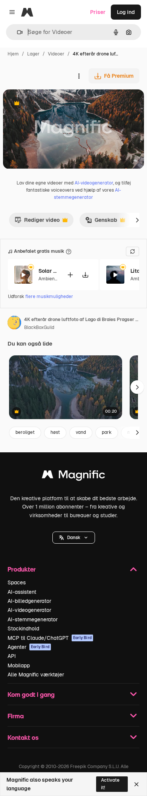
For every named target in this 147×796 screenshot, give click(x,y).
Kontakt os (23, 737)
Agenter (28, 647)
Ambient (47, 279)
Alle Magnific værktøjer (36, 674)
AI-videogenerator (94, 183)
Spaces (17, 582)
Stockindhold (23, 628)
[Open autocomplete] (16, 32)
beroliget (25, 432)
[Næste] (137, 220)
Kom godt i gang (31, 694)
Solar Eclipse (47, 270)
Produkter (22, 569)
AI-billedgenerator (29, 601)
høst (55, 432)
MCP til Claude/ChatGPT (50, 638)
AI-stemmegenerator (33, 619)
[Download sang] (85, 275)
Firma (16, 716)
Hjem (13, 54)
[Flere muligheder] (78, 75)
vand (81, 432)
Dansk (73, 538)
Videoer (56, 54)
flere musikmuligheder (49, 297)
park (107, 432)
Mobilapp (19, 665)
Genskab (101, 222)
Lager (33, 54)
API (12, 656)
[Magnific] (73, 476)
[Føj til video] (70, 275)
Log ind (126, 12)
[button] (73, 538)
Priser (98, 12)
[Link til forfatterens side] (14, 324)
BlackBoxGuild (39, 327)
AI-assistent (22, 592)
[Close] (136, 784)
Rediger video (37, 222)
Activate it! (110, 783)
